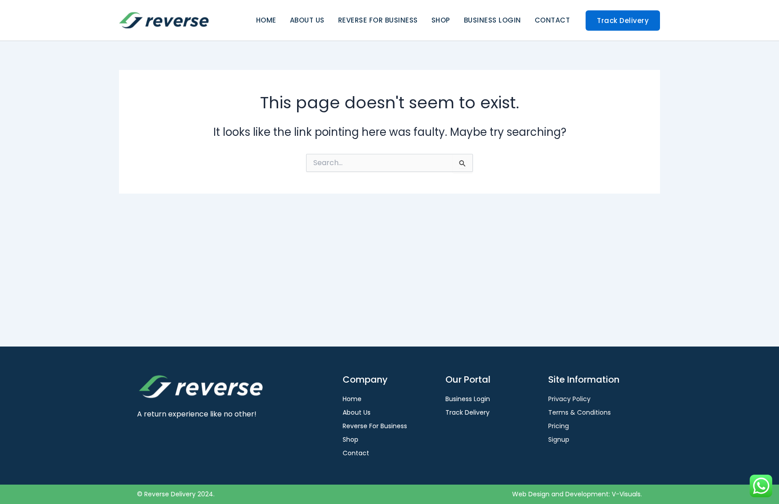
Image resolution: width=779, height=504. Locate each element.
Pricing (558, 425)
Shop (440, 20)
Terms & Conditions (579, 412)
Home (266, 20)
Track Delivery (467, 412)
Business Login (492, 20)
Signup (558, 439)
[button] (623, 20)
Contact (552, 20)
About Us (307, 20)
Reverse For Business (378, 20)
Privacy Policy (569, 398)
